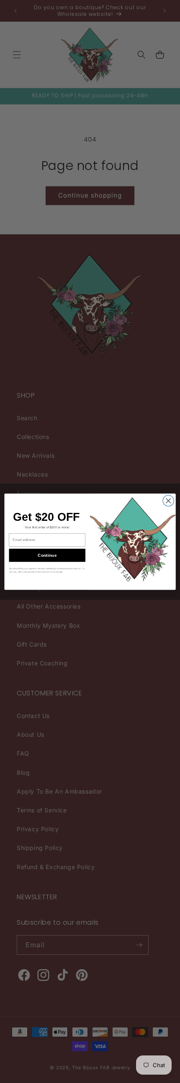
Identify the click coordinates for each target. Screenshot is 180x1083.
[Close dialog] (168, 500)
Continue (47, 555)
